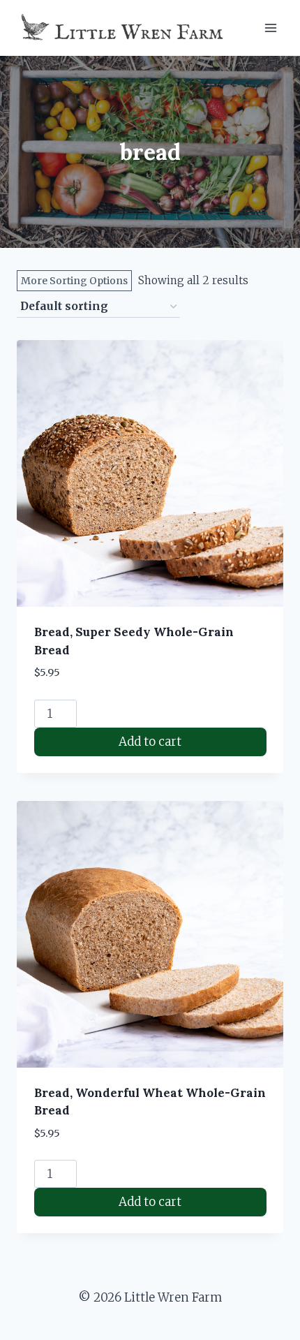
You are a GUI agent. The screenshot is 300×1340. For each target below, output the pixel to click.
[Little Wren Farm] (123, 28)
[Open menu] (270, 27)
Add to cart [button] (150, 741)
